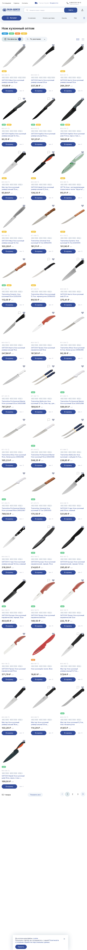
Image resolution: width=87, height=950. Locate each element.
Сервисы (16, 3)
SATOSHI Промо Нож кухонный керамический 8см (43, 616)
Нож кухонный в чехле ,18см (41, 669)
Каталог (13, 18)
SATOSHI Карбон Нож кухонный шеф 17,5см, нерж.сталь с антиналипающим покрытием (72, 135)
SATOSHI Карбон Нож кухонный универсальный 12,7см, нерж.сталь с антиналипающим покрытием (14, 135)
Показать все (35, 795)
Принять (21, 947)
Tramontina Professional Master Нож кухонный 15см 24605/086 (72, 402)
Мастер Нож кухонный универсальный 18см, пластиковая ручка (10, 723)
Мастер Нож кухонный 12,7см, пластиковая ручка (71, 723)
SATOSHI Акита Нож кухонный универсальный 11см (13, 349)
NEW (4, 33)
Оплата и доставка (49, 18)
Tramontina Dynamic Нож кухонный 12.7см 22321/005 (70, 242)
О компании (32, 18)
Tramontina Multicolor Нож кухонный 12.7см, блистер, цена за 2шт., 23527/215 (43, 402)
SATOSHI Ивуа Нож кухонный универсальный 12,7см (13, 242)
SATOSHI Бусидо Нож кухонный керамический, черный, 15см (14, 616)
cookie (35, 938)
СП (12, 33)
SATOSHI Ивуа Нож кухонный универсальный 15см (13, 81)
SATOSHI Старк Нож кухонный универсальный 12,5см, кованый (14, 563)
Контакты (25, 3)
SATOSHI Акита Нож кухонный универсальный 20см (42, 81)
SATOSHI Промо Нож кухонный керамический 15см (14, 670)
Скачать (64, 18)
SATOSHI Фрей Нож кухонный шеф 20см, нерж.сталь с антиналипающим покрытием (13, 777)
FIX (18, 33)
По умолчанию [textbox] (35, 39)
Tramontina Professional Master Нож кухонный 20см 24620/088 (13, 402)
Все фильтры (14, 39)
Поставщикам (6, 3)
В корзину (9, 91)
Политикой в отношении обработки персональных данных (37, 941)
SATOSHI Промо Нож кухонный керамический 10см (43, 349)
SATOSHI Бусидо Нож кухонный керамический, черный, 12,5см (72, 563)
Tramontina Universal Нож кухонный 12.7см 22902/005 (41, 242)
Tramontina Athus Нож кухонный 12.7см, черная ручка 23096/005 (43, 295)
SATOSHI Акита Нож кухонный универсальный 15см (71, 81)
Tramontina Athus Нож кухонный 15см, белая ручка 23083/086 (14, 456)
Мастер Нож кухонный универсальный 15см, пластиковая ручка (10, 188)
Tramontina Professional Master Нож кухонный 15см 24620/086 (43, 456)
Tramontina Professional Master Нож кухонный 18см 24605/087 (13, 509)
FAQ (75, 18)
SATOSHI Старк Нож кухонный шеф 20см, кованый (72, 509)
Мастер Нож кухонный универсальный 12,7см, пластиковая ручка (69, 670)
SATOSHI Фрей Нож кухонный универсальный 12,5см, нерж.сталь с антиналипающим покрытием (43, 188)
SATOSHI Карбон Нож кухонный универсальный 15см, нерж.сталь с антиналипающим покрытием (43, 135)
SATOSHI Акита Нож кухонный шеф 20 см (71, 295)
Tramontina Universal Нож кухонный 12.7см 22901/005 (41, 509)
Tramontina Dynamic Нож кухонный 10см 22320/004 (11, 295)
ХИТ (24, 33)
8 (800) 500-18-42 (75, 2)
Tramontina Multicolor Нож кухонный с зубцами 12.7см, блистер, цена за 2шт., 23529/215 (72, 456)
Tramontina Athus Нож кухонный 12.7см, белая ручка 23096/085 (72, 349)
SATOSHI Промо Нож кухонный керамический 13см (72, 616)
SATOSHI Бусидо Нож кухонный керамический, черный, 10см (43, 563)
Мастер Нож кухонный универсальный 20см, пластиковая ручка (39, 723)
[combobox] (35, 39)
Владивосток (54, 3)
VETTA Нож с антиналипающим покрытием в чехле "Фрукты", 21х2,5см (72, 188)
